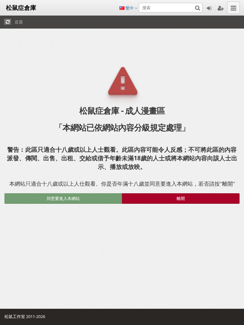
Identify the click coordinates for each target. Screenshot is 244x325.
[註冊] (220, 8)
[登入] (209, 8)
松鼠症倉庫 (19, 7)
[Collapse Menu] (233, 8)
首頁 (19, 22)
